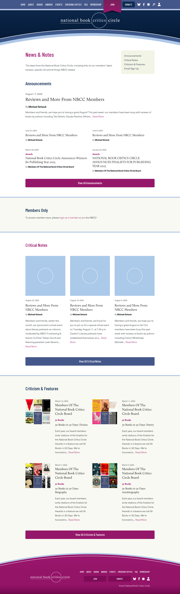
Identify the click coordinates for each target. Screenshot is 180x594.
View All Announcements (90, 183)
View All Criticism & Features (90, 534)
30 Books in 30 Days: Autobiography (137, 485)
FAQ (86, 4)
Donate (128, 4)
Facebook (144, 4)
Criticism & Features (134, 64)
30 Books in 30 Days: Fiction (71, 419)
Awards (49, 4)
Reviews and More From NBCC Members (64, 99)
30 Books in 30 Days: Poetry (138, 419)
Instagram (148, 4)
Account (159, 4)
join (83, 217)
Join (112, 4)
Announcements (132, 55)
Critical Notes (131, 60)
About (31, 4)
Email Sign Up (131, 68)
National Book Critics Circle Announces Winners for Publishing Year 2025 (56, 158)
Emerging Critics (73, 4)
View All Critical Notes (90, 361)
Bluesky (138, 4)
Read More (98, 116)
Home (23, 4)
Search (153, 4)
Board (40, 4)
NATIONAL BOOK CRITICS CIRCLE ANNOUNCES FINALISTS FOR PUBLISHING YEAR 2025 (121, 160)
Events (58, 4)
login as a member (69, 217)
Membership (95, 4)
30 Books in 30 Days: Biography (70, 485)
